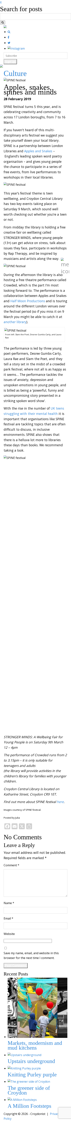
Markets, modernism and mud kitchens (35, 1045)
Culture (15, 73)
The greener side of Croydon (29, 1090)
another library (15, 322)
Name (9, 903)
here (60, 802)
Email (8, 918)
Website (9, 934)
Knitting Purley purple (32, 1074)
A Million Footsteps (29, 1106)
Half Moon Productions (27, 301)
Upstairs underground (31, 1061)
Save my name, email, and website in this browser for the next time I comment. (31, 955)
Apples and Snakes (38, 151)
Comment (11, 865)
